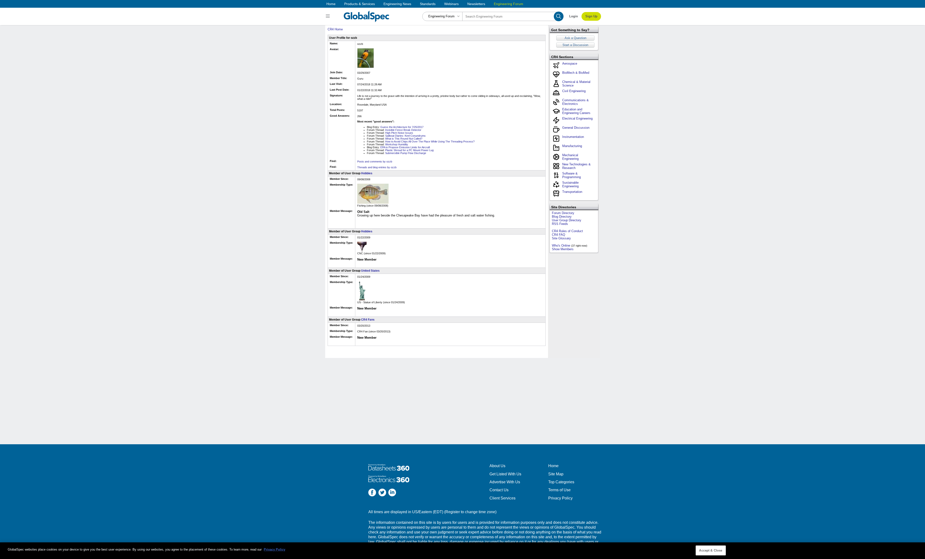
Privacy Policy (560, 498)
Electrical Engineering (577, 118)
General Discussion (575, 127)
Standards (428, 4)
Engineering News (397, 4)
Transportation (572, 192)
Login (573, 16)
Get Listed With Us (505, 474)
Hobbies (366, 173)
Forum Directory (563, 213)
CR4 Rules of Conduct (567, 231)
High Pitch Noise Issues (399, 132)
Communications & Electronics (575, 102)
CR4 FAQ (558, 234)
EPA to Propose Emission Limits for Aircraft (405, 147)
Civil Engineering (574, 91)
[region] (462, 550)
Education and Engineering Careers (576, 111)
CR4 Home (335, 29)
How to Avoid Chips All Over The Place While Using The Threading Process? (430, 141)
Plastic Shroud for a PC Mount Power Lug (409, 150)
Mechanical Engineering (570, 157)
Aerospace (569, 63)
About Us (497, 466)
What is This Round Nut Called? (403, 138)
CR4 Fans (368, 319)
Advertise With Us (504, 482)
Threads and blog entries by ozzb (376, 167)
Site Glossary (561, 238)
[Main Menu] (328, 16)
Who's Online (561, 245)
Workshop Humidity (396, 144)
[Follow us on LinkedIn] (392, 493)
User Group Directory (566, 220)
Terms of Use (559, 490)
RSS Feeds (560, 224)
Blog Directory (562, 216)
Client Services (502, 498)
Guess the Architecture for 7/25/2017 (401, 127)
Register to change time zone (470, 512)
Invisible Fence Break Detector (403, 129)
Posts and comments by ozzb (374, 161)
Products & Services (359, 4)
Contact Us (499, 490)
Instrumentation (573, 137)
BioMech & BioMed (575, 72)
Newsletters (476, 4)
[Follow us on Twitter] (382, 493)
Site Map (555, 474)
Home (331, 4)
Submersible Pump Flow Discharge (405, 153)
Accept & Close (710, 550)
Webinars (451, 4)
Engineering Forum (508, 4)
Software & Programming (571, 175)
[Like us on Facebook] (372, 493)
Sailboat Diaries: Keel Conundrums (405, 135)
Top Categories (561, 482)
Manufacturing (572, 146)
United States (370, 270)
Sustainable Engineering (570, 184)
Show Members (563, 249)
